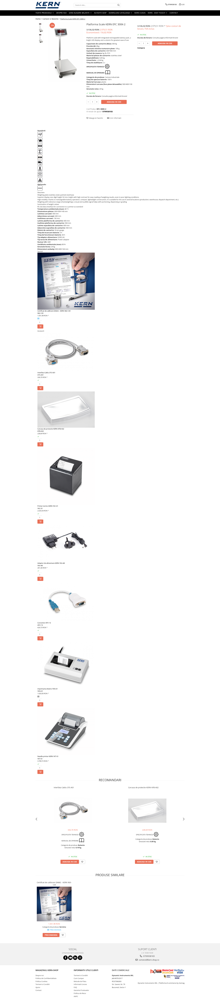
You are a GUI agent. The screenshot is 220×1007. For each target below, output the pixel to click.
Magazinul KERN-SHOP (47, 970)
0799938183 (149, 956)
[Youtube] (70, 957)
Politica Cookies (41, 981)
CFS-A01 (40, 375)
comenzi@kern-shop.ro (148, 960)
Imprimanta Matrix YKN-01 (47, 689)
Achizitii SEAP (100, 13)
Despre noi (61, 13)
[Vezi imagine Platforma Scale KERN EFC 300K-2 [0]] (41, 27)
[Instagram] (80, 957)
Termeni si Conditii (43, 984)
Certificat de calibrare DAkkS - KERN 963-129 (53, 311)
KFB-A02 (40, 431)
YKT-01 (40, 759)
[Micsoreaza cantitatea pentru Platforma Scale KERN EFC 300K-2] (88, 102)
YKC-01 (40, 508)
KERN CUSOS (140, 13)
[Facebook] (65, 957)
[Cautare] (118, 5)
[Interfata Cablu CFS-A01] (73, 810)
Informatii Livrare (80, 984)
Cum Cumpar (79, 978)
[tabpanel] (65, 52)
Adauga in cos (114, 102)
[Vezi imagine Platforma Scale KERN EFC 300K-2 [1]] (41, 38)
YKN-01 (40, 691)
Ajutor (38, 987)
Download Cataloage (119, 13)
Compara (141, 48)
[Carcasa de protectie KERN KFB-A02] (147, 811)
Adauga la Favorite (95, 118)
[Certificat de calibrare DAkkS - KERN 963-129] (54, 904)
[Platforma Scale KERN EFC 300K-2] (65, 52)
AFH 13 (40, 625)
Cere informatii (115, 118)
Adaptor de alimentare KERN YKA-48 (51, 563)
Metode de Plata (80, 981)
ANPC (76, 996)
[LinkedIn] (75, 957)
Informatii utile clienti (86, 970)
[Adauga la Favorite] (82, 862)
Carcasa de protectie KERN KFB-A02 (50, 429)
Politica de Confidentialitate (46, 978)
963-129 (40, 313)
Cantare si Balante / (51, 19)
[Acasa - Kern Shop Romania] (48, 5)
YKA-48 (40, 565)
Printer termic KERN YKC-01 (47, 506)
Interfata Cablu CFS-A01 (46, 372)
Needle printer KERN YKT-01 (47, 756)
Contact (174, 13)
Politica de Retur (80, 993)
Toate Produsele (44, 13)
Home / (39, 19)
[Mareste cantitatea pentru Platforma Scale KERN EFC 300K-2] (97, 102)
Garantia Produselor (81, 990)
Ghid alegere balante (79, 13)
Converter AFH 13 (44, 623)
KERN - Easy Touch (157, 13)
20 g (97, 46)
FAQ (75, 987)
